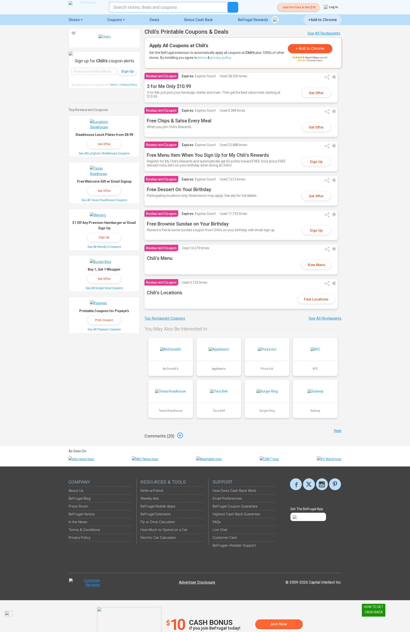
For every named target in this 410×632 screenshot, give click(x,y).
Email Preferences (227, 498)
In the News (78, 522)
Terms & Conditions (84, 530)
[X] (309, 484)
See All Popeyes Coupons (104, 329)
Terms (113, 84)
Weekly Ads (149, 498)
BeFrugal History (82, 514)
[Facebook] (296, 484)
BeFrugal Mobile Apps (157, 506)
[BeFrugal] (86, 3)
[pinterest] (335, 484)
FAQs (217, 522)
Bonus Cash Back (198, 20)
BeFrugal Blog (80, 498)
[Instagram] (322, 484)
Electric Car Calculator (158, 537)
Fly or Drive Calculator (157, 522)
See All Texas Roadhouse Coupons (104, 200)
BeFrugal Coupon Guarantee (235, 506)
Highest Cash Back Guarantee (236, 514)
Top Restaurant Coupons (164, 318)
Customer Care (225, 537)
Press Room (78, 506)
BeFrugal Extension (155, 514)
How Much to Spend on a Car (163, 530)
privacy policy (220, 58)
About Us (76, 491)
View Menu (316, 265)
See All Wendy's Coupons (104, 247)
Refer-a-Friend (151, 491)
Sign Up (316, 162)
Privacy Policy (129, 84)
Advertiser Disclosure (197, 582)
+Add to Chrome (322, 20)
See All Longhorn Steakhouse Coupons (104, 153)
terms (202, 58)
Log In (333, 7)
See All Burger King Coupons (104, 288)
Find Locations (316, 299)
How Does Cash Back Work (234, 491)
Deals (154, 20)
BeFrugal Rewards (253, 20)
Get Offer (316, 93)
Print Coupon (104, 320)
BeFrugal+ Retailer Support (234, 545)
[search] (233, 7)
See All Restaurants (324, 33)
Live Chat (220, 530)
